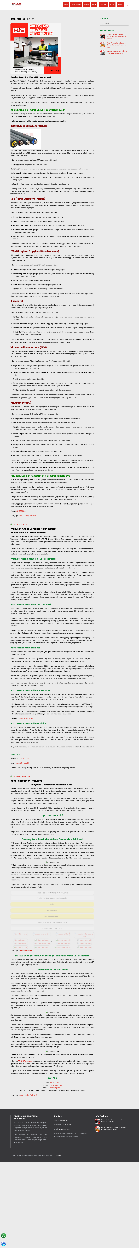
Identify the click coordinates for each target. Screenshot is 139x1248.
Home (66, 4)
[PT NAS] (16, 7)
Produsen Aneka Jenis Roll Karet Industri (33, 528)
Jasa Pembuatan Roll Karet (26, 780)
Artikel (112, 4)
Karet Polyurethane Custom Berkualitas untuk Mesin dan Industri (116, 45)
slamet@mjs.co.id (22, 763)
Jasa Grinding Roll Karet (28, 1095)
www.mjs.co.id (57, 1155)
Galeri (94, 4)
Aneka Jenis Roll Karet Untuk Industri (31, 77)
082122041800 (54, 1083)
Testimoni (103, 4)
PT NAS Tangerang (25, 1061)
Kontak (120, 4)
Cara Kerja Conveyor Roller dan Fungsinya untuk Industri (117, 52)
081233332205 (21, 511)
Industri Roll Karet (25, 951)
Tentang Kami (76, 4)
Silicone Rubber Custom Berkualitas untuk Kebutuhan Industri (116, 37)
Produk (86, 4)
